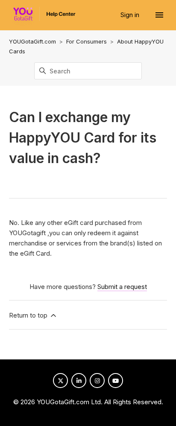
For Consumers (86, 41)
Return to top (29, 315)
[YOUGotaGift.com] (42, 15)
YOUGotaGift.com (32, 41)
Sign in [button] (130, 15)
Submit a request (122, 287)
